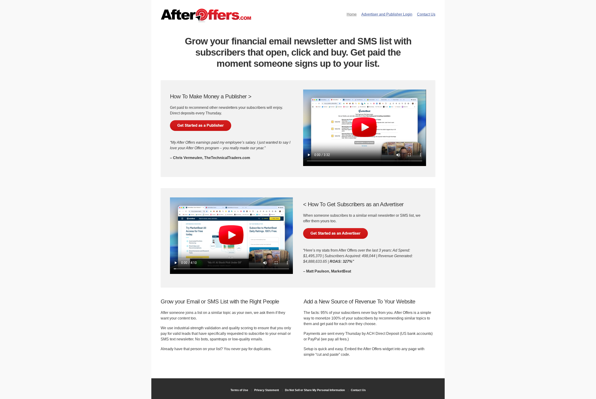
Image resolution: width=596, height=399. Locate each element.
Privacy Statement (266, 390)
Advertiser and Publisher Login (386, 14)
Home (352, 14)
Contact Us (426, 14)
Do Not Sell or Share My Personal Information (315, 390)
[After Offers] (206, 21)
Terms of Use (239, 390)
